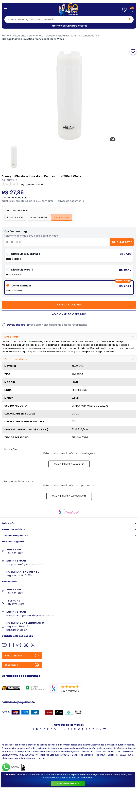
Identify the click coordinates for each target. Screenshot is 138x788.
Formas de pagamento (70, 201)
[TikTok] (18, 645)
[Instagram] (26, 645)
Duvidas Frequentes (15, 535)
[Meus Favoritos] (124, 10)
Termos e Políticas (14, 529)
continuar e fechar (68, 783)
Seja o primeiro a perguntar (69, 496)
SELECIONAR (69, 273)
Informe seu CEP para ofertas (69, 25)
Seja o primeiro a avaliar (69, 464)
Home (5, 35)
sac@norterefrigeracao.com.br (24, 564)
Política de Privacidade (80, 777)
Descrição (11, 336)
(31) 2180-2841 (14, 553)
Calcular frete (122, 242)
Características (15, 359)
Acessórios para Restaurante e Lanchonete (71, 35)
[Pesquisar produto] (129, 19)
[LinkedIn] (33, 645)
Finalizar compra (69, 304)
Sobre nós (8, 523)
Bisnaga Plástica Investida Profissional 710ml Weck (33, 39)
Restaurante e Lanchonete (27, 35)
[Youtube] (4, 645)
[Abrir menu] (5, 9)
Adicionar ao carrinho (69, 314)
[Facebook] (11, 645)
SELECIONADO (69, 289)
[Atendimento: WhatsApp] (6, 767)
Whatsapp (11, 665)
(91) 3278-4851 (15, 604)
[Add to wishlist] (133, 51)
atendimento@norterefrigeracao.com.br (30, 615)
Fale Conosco (13, 655)
